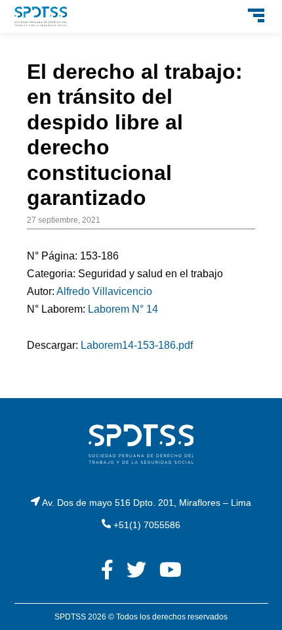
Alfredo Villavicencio (104, 291)
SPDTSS (70, 616)
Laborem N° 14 (123, 309)
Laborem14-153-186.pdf (137, 345)
